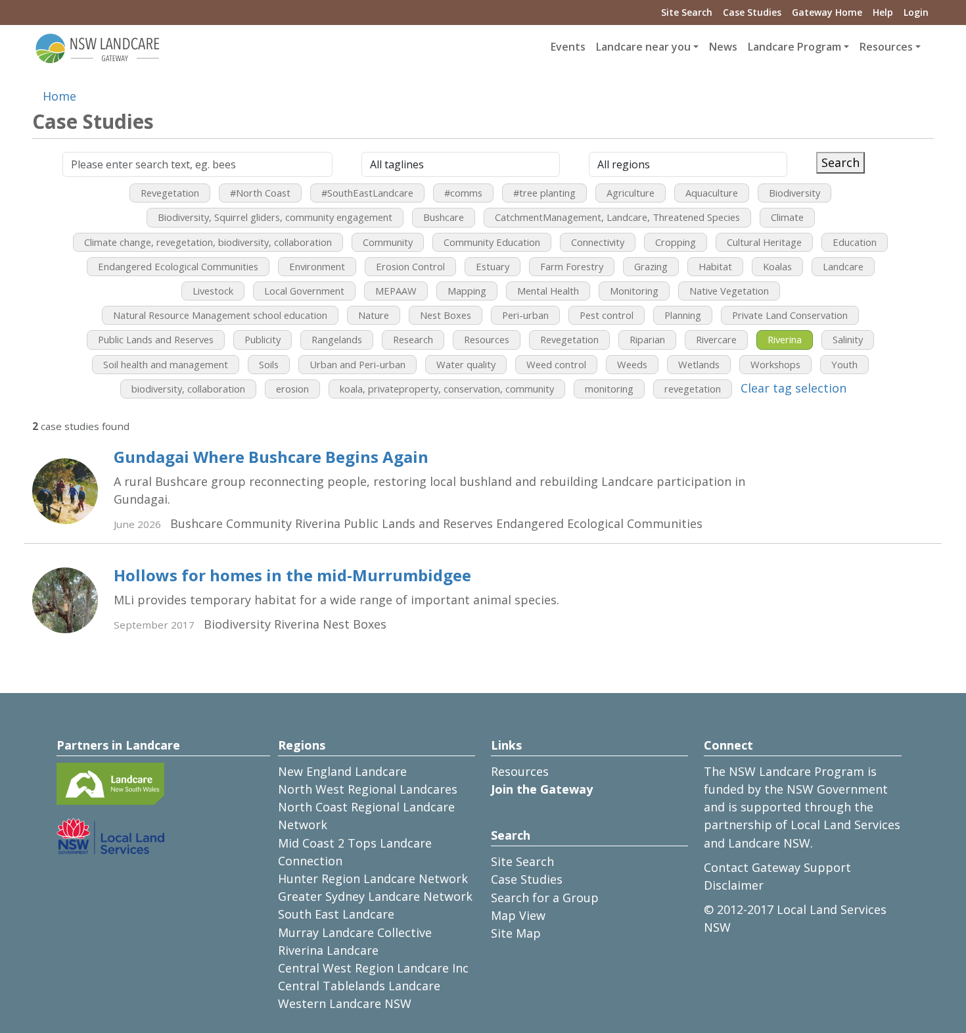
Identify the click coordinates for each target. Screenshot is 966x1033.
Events (568, 46)
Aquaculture (711, 192)
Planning (682, 315)
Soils (269, 364)
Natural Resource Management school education (220, 315)
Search (840, 162)
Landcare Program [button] (794, 46)
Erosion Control (410, 266)
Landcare (843, 266)
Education (855, 242)
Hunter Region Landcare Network (373, 878)
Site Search (686, 12)
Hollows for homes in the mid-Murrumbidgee (292, 575)
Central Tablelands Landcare (359, 986)
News (723, 46)
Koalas (777, 266)
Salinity (848, 339)
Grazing (651, 266)
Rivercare (716, 339)
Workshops (775, 364)
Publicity (262, 339)
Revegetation (170, 192)
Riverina (785, 339)
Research (413, 339)
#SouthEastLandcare (367, 192)
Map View (518, 915)
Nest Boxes (445, 315)
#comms (463, 192)
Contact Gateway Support (777, 867)
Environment (317, 266)
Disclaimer (734, 885)
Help (883, 12)
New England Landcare (342, 771)
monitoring (609, 388)
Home (59, 96)
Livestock (213, 290)
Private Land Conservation (790, 315)
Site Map (516, 933)
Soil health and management (165, 364)
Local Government (304, 290)
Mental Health (548, 290)
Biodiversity (794, 192)
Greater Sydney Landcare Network (375, 896)
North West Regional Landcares (367, 789)
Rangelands (336, 339)
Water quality (465, 364)
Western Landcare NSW (344, 1003)
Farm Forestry (571, 266)
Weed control (556, 364)
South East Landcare (336, 914)
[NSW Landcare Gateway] (98, 47)
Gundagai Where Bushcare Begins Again (271, 457)
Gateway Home (827, 12)
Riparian (647, 339)
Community (388, 242)
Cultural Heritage (764, 242)
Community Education (492, 242)
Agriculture (631, 192)
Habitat (715, 266)
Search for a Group (545, 897)
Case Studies (752, 12)
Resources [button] (886, 46)
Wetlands (699, 364)
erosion (292, 388)
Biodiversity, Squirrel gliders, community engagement (275, 217)
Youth (844, 364)
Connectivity (597, 242)
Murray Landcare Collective (355, 932)
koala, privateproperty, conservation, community (447, 388)
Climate (787, 217)
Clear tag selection (793, 388)
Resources (486, 339)
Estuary (492, 266)
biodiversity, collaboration (188, 388)
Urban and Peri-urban (357, 364)
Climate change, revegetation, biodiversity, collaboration (208, 242)
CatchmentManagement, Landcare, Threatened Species (617, 217)
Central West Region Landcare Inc (373, 968)
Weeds (632, 364)
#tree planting (544, 192)
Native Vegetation (729, 290)
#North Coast (260, 192)
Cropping (675, 242)
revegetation (692, 388)
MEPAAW (396, 290)
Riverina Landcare (328, 950)
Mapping (467, 290)
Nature (373, 315)
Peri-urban (525, 315)
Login (916, 12)
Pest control (606, 315)
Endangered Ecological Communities (178, 266)
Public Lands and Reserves (156, 339)
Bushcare (443, 217)
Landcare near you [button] (643, 46)
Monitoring (634, 290)
